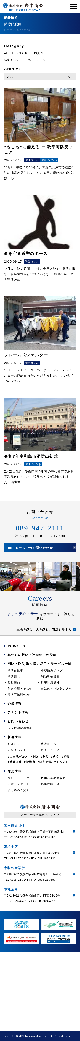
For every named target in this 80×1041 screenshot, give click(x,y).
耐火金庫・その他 (20, 688)
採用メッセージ (18, 778)
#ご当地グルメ (18, 756)
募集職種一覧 (50, 783)
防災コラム (41, 53)
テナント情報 (18, 712)
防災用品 (14, 682)
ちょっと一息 (37, 59)
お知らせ (22, 53)
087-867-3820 (19, 858)
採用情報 (40, 605)
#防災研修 (45, 761)
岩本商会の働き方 (53, 778)
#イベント (61, 761)
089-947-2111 (40, 528)
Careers (40, 598)
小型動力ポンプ (52, 670)
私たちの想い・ (32, 655)
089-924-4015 (19, 901)
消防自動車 (15, 670)
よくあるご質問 (18, 790)
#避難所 (29, 761)
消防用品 (14, 676)
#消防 (35, 756)
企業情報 (15, 703)
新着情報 (15, 737)
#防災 (45, 756)
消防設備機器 (50, 676)
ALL (6, 53)
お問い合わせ (18, 721)
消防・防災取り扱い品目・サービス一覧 (39, 664)
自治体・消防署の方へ (56, 688)
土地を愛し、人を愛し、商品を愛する (44, 629)
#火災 (55, 756)
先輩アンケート (18, 783)
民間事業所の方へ (20, 694)
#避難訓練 (15, 761)
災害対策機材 (50, 682)
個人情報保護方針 (20, 728)
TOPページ (16, 646)
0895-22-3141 (19, 879)
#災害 (66, 756)
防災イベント (13, 59)
